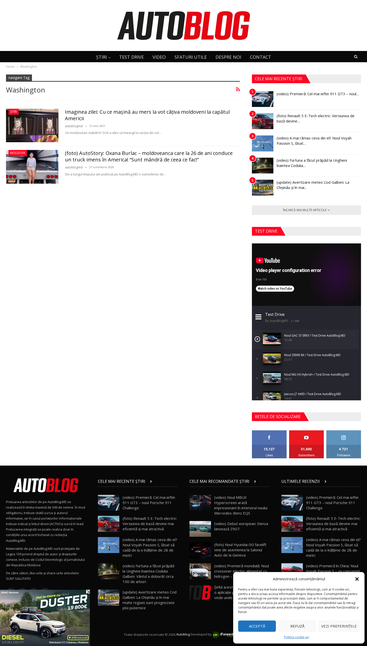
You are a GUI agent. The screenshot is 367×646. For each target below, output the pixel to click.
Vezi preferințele (339, 626)
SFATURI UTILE (191, 57)
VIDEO (159, 57)
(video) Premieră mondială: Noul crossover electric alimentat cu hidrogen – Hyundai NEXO (241, 571)
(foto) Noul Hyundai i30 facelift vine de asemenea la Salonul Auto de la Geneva (240, 550)
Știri (13, 111)
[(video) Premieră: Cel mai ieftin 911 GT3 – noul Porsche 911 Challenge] (262, 99)
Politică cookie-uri (296, 637)
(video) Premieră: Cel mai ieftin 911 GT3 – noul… (318, 93)
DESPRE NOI (228, 57)
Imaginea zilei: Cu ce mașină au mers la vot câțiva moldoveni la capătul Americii (147, 115)
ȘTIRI (101, 57)
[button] (357, 579)
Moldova (17, 153)
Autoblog (183, 634)
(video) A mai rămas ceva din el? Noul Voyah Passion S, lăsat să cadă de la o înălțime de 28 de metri (150, 547)
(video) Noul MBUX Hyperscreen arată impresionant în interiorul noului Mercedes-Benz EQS (240, 505)
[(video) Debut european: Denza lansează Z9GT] (200, 529)
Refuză (297, 626)
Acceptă (257, 626)
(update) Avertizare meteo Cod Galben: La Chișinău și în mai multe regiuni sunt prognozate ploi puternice (150, 600)
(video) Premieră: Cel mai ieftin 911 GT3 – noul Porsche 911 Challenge (149, 502)
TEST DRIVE (131, 57)
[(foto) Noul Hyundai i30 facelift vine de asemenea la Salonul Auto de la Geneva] (200, 550)
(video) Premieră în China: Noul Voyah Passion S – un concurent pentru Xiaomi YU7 (333, 571)
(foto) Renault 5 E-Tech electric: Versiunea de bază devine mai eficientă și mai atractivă (150, 523)
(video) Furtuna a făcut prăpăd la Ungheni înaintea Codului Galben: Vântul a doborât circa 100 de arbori (148, 573)
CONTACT (260, 57)
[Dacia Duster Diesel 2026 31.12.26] (45, 617)
